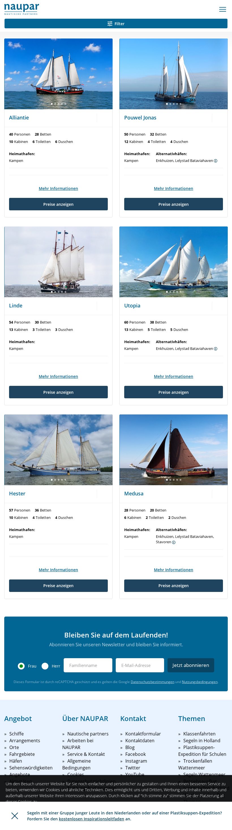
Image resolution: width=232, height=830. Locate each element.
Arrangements (24, 740)
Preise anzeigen (58, 204)
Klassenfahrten (199, 734)
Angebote (19, 774)
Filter (119, 23)
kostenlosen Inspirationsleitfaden (91, 819)
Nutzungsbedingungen (200, 681)
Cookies (75, 774)
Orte (14, 747)
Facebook (135, 754)
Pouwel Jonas (140, 117)
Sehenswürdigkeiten (31, 768)
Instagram (136, 761)
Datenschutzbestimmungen (152, 681)
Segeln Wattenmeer (204, 774)
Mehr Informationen (58, 188)
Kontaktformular (143, 734)
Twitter (132, 768)
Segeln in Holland (201, 740)
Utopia (132, 305)
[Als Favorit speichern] (103, 117)
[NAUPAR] (21, 9)
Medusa (133, 493)
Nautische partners (88, 734)
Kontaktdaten (139, 740)
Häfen (15, 761)
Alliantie (19, 117)
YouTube (134, 774)
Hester (17, 493)
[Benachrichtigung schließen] (14, 815)
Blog (130, 747)
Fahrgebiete (22, 754)
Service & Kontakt (86, 754)
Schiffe (16, 734)
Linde (15, 305)
